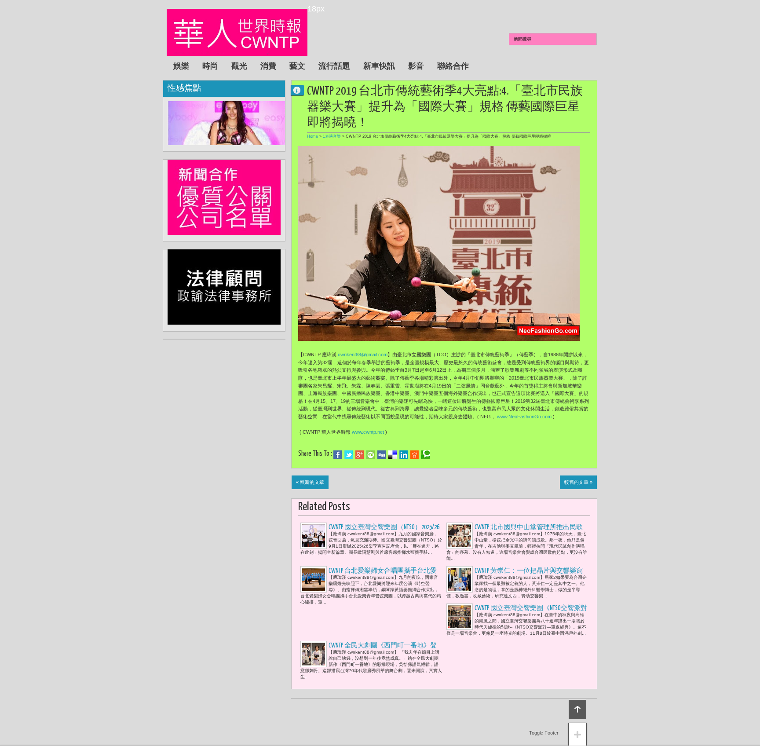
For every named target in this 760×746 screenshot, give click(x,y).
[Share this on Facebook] (337, 454)
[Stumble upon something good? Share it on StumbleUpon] (370, 454)
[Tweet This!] (348, 454)
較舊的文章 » (578, 482)
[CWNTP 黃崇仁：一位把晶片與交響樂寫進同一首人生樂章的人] (459, 579)
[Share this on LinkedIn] (403, 454)
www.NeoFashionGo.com (524, 416)
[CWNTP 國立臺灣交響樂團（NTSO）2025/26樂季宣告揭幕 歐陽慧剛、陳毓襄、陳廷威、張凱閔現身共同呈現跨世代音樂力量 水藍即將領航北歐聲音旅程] (313, 536)
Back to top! (577, 709)
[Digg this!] (381, 454)
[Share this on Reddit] (414, 454)
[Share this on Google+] (359, 454)
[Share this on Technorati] (425, 454)
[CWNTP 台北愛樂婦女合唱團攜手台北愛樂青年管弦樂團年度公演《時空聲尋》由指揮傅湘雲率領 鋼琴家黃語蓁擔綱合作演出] (313, 579)
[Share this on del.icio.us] (392, 454)
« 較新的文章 (310, 482)
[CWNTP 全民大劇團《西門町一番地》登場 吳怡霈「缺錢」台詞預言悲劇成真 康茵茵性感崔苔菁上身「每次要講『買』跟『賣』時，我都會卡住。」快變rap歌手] (313, 654)
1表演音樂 (332, 136)
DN (301, 90)
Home (312, 136)
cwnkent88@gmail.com (362, 354)
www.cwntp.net (368, 432)
